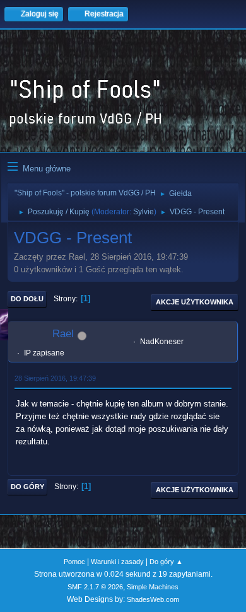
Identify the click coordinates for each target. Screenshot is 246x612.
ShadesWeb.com (153, 599)
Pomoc (74, 561)
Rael (63, 334)
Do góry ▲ (166, 561)
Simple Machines (153, 587)
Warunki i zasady (117, 561)
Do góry (27, 486)
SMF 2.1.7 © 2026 (95, 587)
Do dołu (27, 299)
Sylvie (143, 211)
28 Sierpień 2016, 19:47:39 (55, 378)
